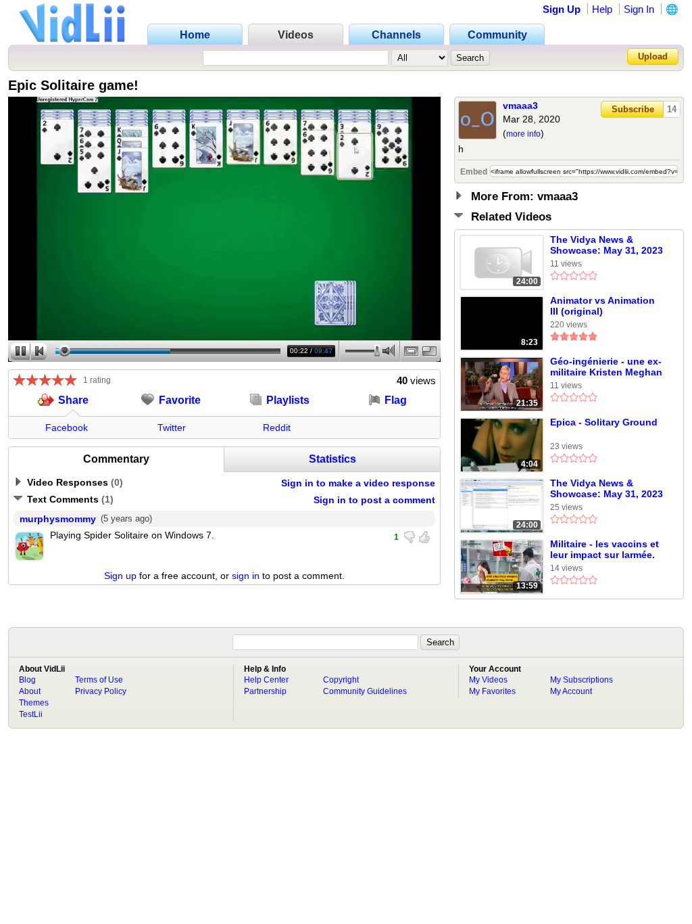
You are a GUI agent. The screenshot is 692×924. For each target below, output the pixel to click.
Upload (653, 56)
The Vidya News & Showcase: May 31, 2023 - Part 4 (606, 245)
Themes (34, 703)
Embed (473, 172)
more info (523, 134)
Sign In (639, 9)
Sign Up (561, 9)
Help (602, 9)
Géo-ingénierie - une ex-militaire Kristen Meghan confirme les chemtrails (606, 367)
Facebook (66, 427)
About (30, 691)
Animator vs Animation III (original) (602, 306)
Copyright (341, 680)
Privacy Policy (100, 691)
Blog (27, 680)
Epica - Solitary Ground (604, 422)
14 (671, 109)
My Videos (488, 680)
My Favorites (492, 691)
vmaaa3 (520, 105)
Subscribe (633, 109)
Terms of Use (99, 680)
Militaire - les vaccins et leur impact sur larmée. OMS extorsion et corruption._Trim (604, 549)
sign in (246, 575)
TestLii (31, 714)
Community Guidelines (365, 691)
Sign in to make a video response (358, 483)
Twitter (171, 427)
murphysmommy (58, 518)
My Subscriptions (581, 680)
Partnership (265, 691)
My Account (571, 691)
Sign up (120, 575)
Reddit (277, 427)
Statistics (332, 459)
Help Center (266, 680)
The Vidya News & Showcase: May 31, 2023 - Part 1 (606, 489)
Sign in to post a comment (374, 499)
